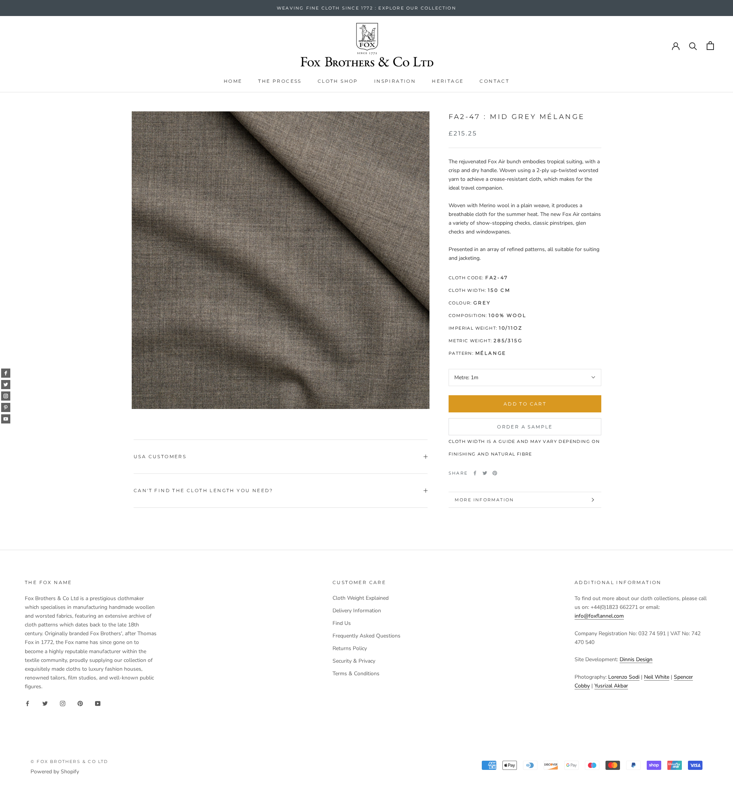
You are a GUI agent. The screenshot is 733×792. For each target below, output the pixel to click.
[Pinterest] (494, 473)
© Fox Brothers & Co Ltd (69, 761)
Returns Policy (350, 648)
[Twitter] (485, 473)
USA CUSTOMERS (160, 456)
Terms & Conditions (356, 673)
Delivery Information (357, 610)
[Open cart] (710, 45)
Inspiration (395, 81)
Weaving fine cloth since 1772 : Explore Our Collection (366, 8)
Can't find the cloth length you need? (203, 490)
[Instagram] (62, 703)
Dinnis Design (636, 659)
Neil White (656, 677)
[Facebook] (475, 473)
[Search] (693, 46)
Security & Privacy (354, 661)
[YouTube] (97, 703)
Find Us (342, 623)
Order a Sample (525, 427)
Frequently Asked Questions (366, 635)
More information (484, 499)
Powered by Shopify (55, 771)
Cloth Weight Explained (361, 598)
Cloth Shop (338, 81)
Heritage (447, 81)
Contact (494, 81)
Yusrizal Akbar (611, 685)
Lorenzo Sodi (623, 677)
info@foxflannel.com (599, 616)
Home (233, 81)
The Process (279, 81)
